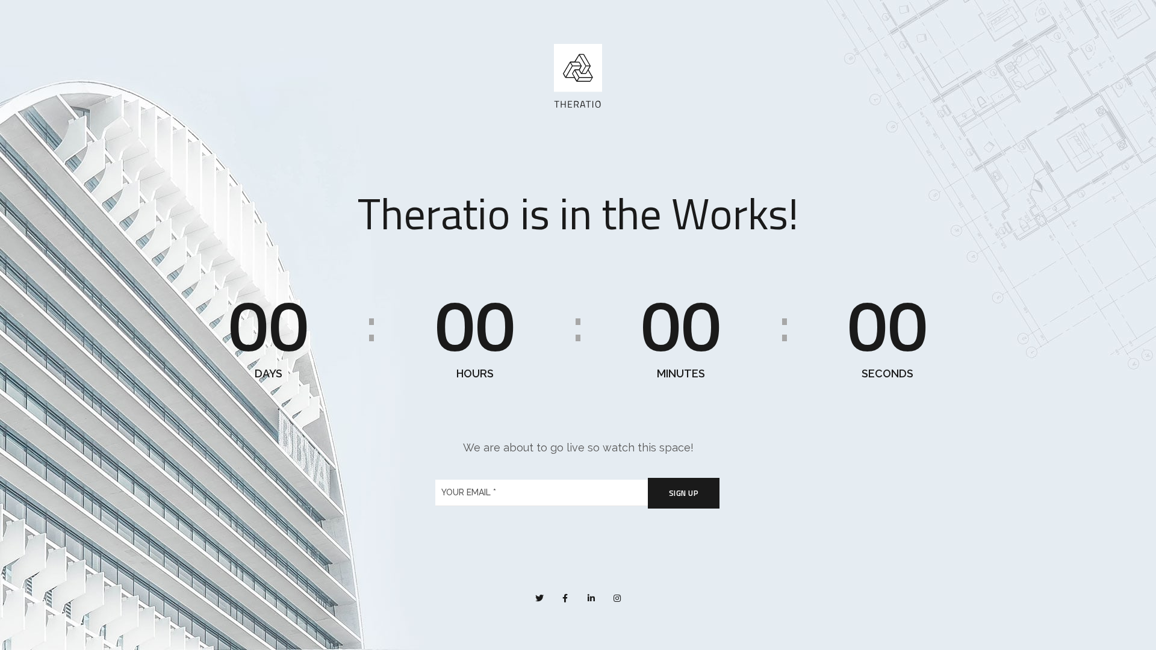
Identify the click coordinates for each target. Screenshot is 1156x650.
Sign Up (684, 493)
